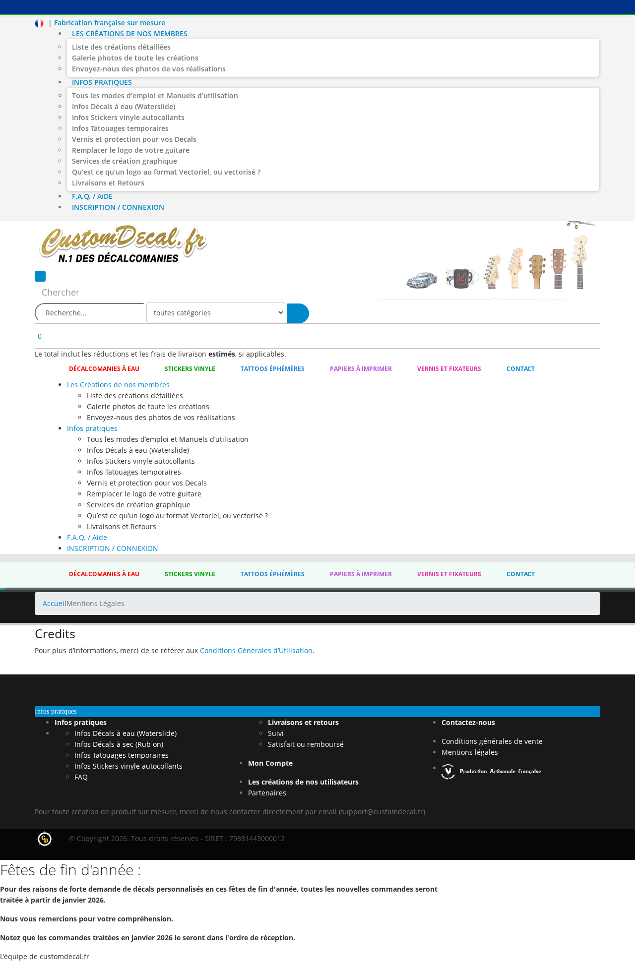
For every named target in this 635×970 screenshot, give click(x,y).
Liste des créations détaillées (121, 47)
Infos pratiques (102, 82)
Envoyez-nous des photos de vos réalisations (149, 68)
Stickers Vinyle (190, 368)
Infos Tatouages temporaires (120, 128)
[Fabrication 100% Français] (492, 768)
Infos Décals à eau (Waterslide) (123, 106)
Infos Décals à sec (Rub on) (118, 744)
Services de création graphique (124, 161)
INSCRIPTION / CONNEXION (118, 207)
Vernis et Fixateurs (449, 368)
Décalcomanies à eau (104, 368)
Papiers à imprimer (361, 368)
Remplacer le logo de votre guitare (131, 150)
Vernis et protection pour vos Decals (134, 139)
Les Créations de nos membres (130, 33)
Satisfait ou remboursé (306, 744)
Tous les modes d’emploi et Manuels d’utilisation (155, 95)
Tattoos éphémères (273, 368)
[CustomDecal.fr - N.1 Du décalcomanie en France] (123, 245)
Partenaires (267, 792)
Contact (521, 368)
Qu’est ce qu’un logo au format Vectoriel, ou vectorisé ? (166, 172)
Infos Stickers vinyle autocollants (128, 117)
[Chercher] (298, 313)
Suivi (276, 733)
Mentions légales (470, 752)
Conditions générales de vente (492, 741)
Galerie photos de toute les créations (135, 57)
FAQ (81, 777)
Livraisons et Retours (108, 182)
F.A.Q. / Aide (92, 196)
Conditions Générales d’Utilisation (256, 650)
